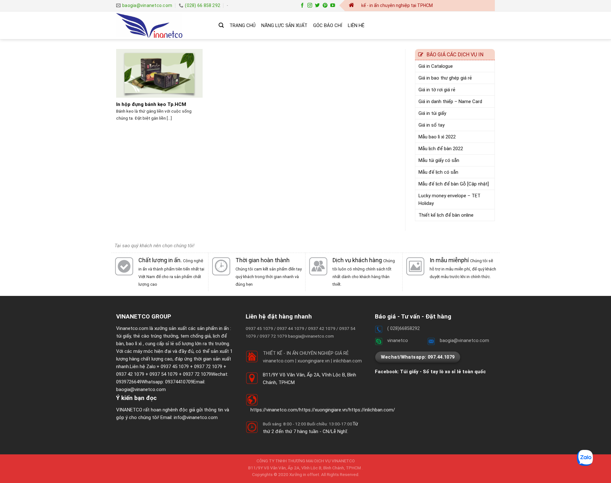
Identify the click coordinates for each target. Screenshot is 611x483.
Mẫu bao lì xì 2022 (437, 137)
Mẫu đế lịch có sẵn (438, 172)
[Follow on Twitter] (317, 5)
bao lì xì (134, 343)
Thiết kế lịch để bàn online (446, 215)
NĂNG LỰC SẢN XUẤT (284, 25)
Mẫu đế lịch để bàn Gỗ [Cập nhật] (453, 184)
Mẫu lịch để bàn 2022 (440, 148)
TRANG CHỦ (242, 25)
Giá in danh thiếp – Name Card (450, 101)
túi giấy (123, 336)
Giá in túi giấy (432, 113)
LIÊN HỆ (356, 25)
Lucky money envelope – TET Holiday (449, 199)
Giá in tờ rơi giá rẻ (436, 90)
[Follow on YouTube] (332, 5)
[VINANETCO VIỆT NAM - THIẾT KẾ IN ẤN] (162, 25)
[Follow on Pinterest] (325, 5)
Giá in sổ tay (431, 125)
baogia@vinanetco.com (141, 389)
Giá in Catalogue (435, 66)
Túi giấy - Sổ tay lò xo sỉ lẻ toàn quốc (443, 371)
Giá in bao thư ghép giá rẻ (445, 78)
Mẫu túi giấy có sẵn (438, 160)
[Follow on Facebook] (302, 5)
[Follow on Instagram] (309, 5)
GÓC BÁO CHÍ (327, 25)
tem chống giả (195, 336)
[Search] (221, 25)
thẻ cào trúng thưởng (155, 336)
